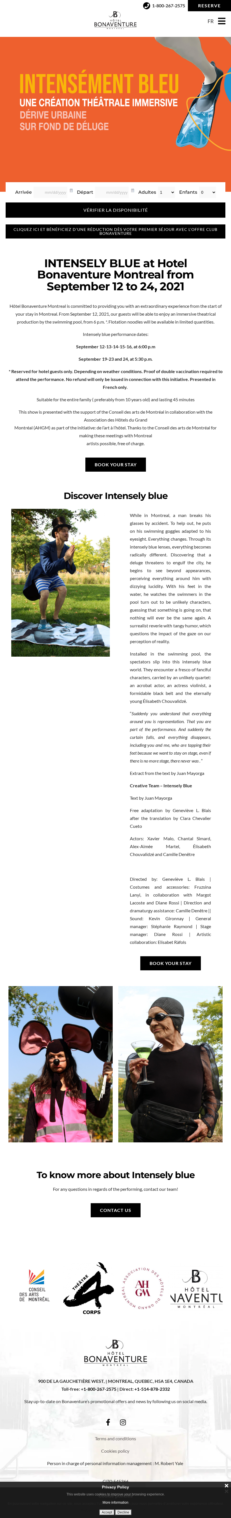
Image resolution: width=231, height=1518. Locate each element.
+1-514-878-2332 (152, 1389)
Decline (123, 1512)
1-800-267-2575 (99, 1389)
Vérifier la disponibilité (115, 210)
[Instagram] (123, 1422)
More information (115, 1502)
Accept (107, 1512)
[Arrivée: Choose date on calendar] (71, 189)
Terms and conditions (115, 1438)
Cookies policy (115, 1451)
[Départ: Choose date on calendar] (133, 189)
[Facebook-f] (108, 1422)
